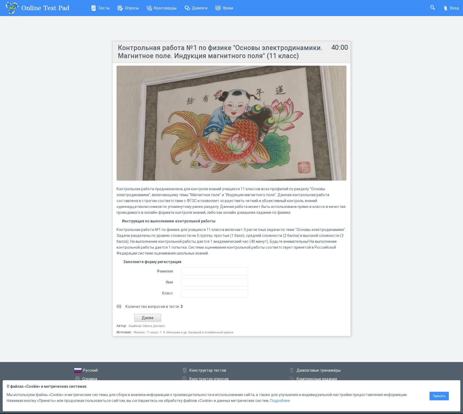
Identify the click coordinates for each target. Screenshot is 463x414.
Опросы (132, 8)
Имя (169, 282)
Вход (454, 8)
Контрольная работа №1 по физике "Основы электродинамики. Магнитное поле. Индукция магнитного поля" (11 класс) (220, 52)
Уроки (228, 8)
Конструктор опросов (209, 379)
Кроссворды (165, 8)
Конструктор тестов (207, 370)
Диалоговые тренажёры (319, 370)
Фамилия (165, 271)
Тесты (104, 8)
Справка (89, 379)
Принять (439, 396)
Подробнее (280, 400)
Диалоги (199, 8)
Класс (167, 293)
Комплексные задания (317, 379)
